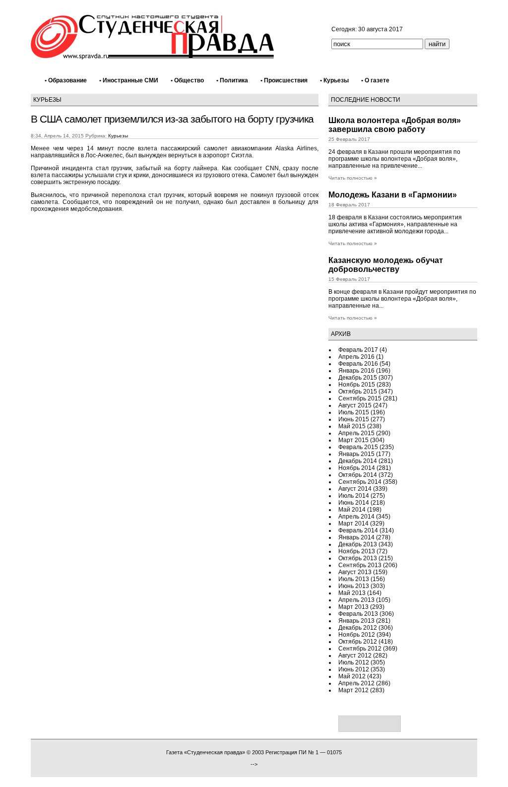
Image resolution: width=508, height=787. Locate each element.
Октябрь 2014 (357, 474)
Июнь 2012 (353, 669)
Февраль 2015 (358, 447)
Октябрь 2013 (357, 558)
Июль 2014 (353, 495)
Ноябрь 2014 (356, 467)
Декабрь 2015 (357, 377)
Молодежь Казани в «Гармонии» (392, 195)
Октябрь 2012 (357, 641)
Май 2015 (352, 426)
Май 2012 (352, 676)
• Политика (232, 80)
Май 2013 (352, 593)
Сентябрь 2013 (359, 565)
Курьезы (47, 99)
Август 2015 (355, 405)
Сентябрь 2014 (359, 481)
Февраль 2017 (358, 349)
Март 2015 (353, 440)
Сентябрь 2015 (359, 398)
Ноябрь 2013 (356, 551)
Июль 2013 (353, 579)
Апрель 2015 (356, 433)
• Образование (66, 80)
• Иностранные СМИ (128, 80)
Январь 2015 (356, 454)
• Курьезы (334, 80)
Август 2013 (355, 572)
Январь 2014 (356, 537)
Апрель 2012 (356, 683)
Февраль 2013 (358, 613)
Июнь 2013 (353, 586)
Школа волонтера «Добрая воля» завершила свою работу (394, 124)
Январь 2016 (356, 370)
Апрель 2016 (356, 356)
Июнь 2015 (353, 419)
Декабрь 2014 (357, 461)
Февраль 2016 (358, 363)
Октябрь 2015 (357, 391)
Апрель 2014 (356, 516)
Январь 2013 (356, 620)
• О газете (375, 80)
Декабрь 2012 (357, 627)
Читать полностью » (352, 178)
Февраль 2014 (358, 530)
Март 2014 (353, 523)
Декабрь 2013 (357, 544)
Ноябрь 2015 (356, 384)
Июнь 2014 (353, 502)
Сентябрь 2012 (359, 648)
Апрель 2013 (356, 599)
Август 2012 (355, 655)
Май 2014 (352, 509)
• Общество (187, 80)
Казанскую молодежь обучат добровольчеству (385, 264)
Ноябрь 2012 (356, 634)
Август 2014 (355, 488)
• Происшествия (284, 80)
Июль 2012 (353, 662)
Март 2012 (353, 690)
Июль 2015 (353, 412)
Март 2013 (353, 606)
